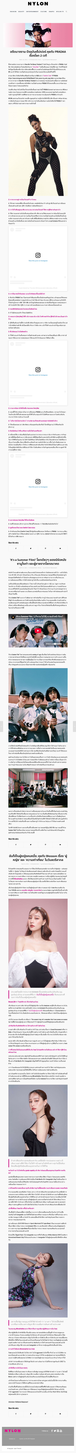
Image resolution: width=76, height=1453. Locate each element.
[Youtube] (60, 1430)
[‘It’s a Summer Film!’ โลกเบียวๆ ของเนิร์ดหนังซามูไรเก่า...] (1, 726)
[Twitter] (55, 1430)
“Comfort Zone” (47, 75)
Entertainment (34, 60)
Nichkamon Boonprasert (51, 60)
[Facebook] (52, 1430)
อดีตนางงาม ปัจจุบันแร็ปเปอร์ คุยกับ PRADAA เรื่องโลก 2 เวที (38, 53)
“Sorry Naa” (35, 67)
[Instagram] (58, 1430)
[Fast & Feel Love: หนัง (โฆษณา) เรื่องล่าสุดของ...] (74, 726)
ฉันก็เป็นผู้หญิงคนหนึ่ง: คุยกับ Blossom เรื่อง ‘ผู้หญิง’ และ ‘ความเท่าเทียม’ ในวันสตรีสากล (38, 858)
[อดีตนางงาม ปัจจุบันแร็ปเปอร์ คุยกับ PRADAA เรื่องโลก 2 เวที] (38, 35)
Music (39, 60)
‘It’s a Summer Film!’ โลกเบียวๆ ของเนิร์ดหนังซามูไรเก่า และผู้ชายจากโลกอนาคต (38, 562)
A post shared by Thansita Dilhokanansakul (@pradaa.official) (38, 288)
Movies (39, 568)
